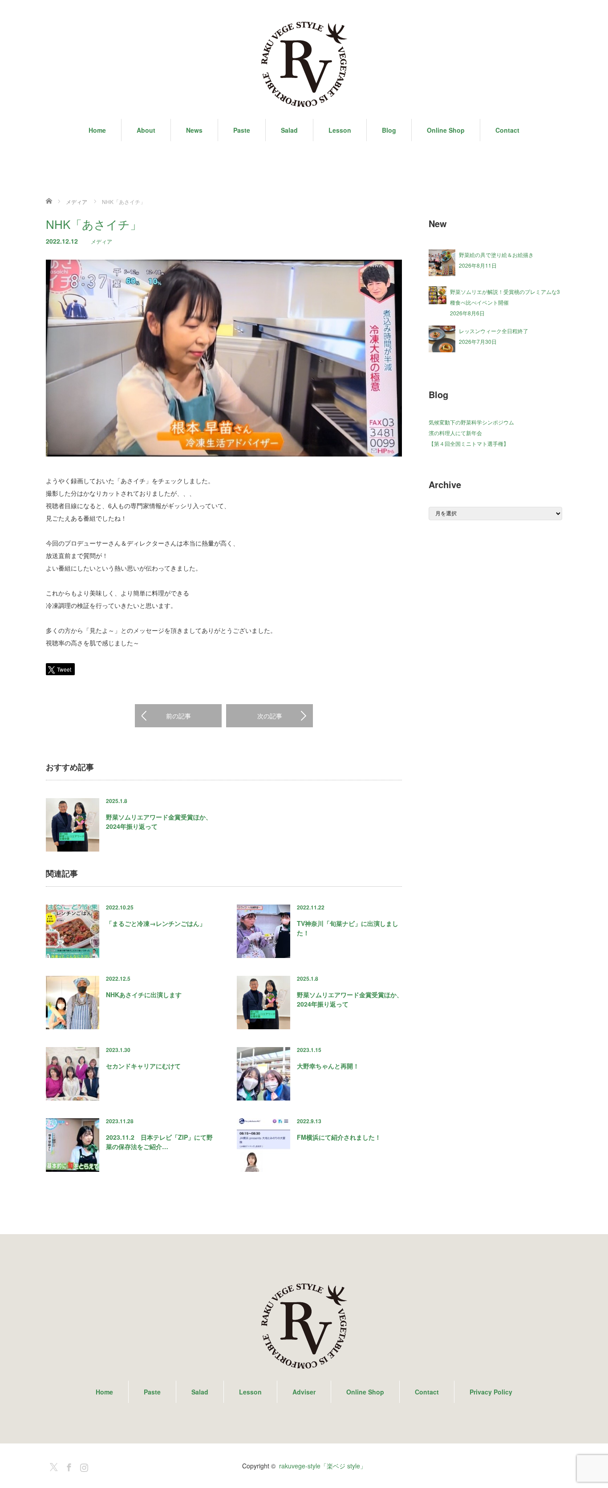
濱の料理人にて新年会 (455, 432)
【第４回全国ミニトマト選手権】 (469, 443)
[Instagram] (82, 1465)
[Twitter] (52, 1465)
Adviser (304, 1391)
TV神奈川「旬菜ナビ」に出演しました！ (347, 928)
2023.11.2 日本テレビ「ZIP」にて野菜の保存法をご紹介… (159, 1142)
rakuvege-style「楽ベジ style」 (322, 1465)
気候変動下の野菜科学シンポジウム (471, 422)
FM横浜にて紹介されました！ (339, 1137)
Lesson (339, 130)
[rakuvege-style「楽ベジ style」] (304, 65)
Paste (241, 130)
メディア (101, 241)
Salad (289, 130)
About (146, 130)
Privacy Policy (491, 1391)
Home (97, 130)
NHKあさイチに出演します (144, 994)
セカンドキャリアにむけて (143, 1065)
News (194, 130)
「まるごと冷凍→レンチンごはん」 (156, 923)
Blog (389, 130)
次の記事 (269, 715)
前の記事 (178, 715)
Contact (507, 130)
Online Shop (446, 130)
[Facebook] (67, 1465)
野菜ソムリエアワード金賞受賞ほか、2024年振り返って (159, 821)
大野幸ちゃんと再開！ (328, 1065)
